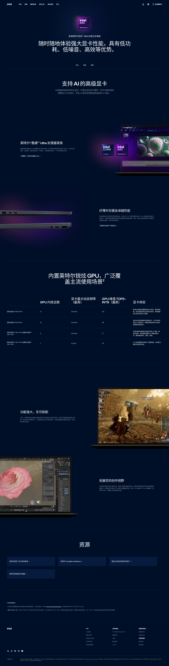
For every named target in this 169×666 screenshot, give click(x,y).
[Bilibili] (19, 651)
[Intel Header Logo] (9, 4)
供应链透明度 (89, 645)
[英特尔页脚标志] (9, 629)
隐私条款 (114, 641)
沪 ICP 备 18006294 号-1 (118, 632)
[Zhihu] (22, 651)
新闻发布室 (142, 632)
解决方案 (33, 4)
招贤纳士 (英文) (90, 638)
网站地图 (141, 645)
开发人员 (41, 4)
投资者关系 (142, 635)
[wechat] (15, 651)
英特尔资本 (89, 635)
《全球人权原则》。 (153, 659)
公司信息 (88, 632)
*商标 (113, 638)
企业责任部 (89, 641)
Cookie (114, 645)
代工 (57, 4)
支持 (26, 4)
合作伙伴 (50, 4)
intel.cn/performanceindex (54, 606)
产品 (20, 4)
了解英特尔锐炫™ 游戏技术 (107, 226)
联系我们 (141, 641)
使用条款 (114, 635)
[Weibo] (12, 651)
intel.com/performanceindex (92, 659)
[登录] (143, 4)
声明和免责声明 (116, 659)
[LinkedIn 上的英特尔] (8, 651)
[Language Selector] (148, 4)
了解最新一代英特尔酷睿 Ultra (29, 156)
